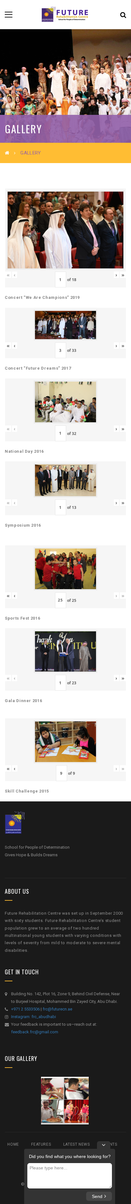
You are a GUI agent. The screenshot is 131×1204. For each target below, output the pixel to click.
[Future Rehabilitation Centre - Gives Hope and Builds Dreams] (65, 14)
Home (13, 1144)
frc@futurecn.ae (57, 1009)
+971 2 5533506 (25, 1009)
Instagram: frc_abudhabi (33, 1016)
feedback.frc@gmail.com (34, 1032)
